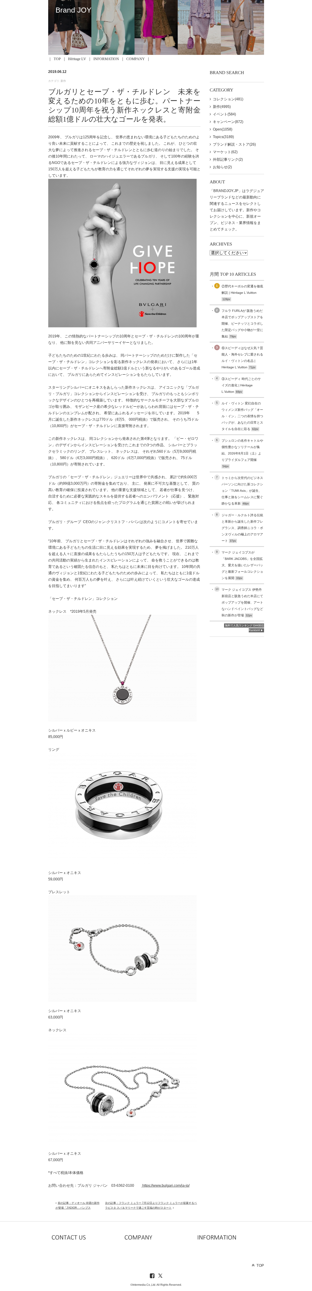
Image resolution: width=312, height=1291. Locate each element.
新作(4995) (222, 107)
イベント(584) (224, 114)
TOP (57, 59)
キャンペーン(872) (228, 122)
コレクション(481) (228, 99)
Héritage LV (77, 59)
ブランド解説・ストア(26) (234, 144)
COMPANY (135, 59)
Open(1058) (222, 129)
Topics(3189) (223, 137)
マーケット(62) (225, 152)
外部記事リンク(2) (228, 159)
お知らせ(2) (222, 167)
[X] (160, 1276)
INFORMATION (106, 59)
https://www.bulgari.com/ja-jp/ (165, 1185)
